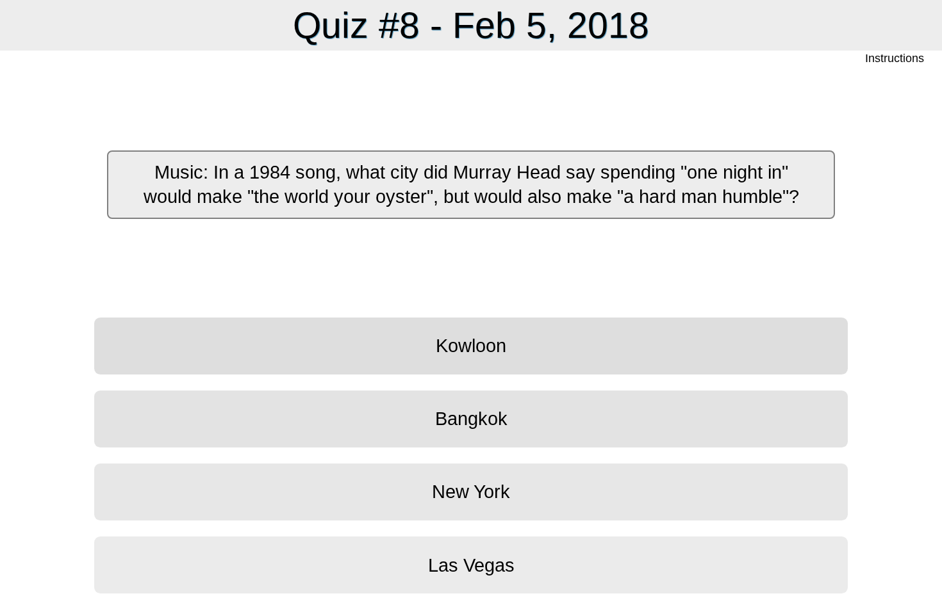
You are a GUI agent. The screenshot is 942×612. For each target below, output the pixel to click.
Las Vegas (471, 565)
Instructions (895, 58)
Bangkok (471, 418)
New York (471, 491)
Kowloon (471, 345)
